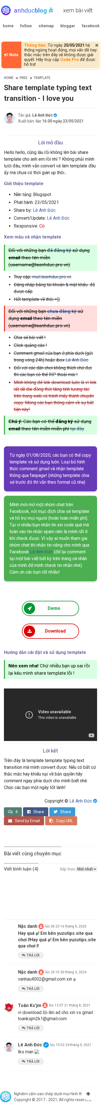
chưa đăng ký (62, 311)
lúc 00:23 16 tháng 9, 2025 (65, 926)
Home (8, 78)
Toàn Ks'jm (29, 1005)
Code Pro (69, 59)
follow (26, 26)
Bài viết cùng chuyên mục (32, 853)
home (8, 26)
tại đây (77, 428)
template (42, 78)
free (23, 78)
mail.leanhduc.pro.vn (51, 276)
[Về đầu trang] (88, 1094)
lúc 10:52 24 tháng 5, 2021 (70, 1045)
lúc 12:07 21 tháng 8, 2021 (69, 1005)
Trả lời (33, 955)
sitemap (46, 26)
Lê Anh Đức (44, 210)
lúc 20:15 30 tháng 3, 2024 (65, 972)
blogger (67, 26)
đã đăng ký (59, 250)
